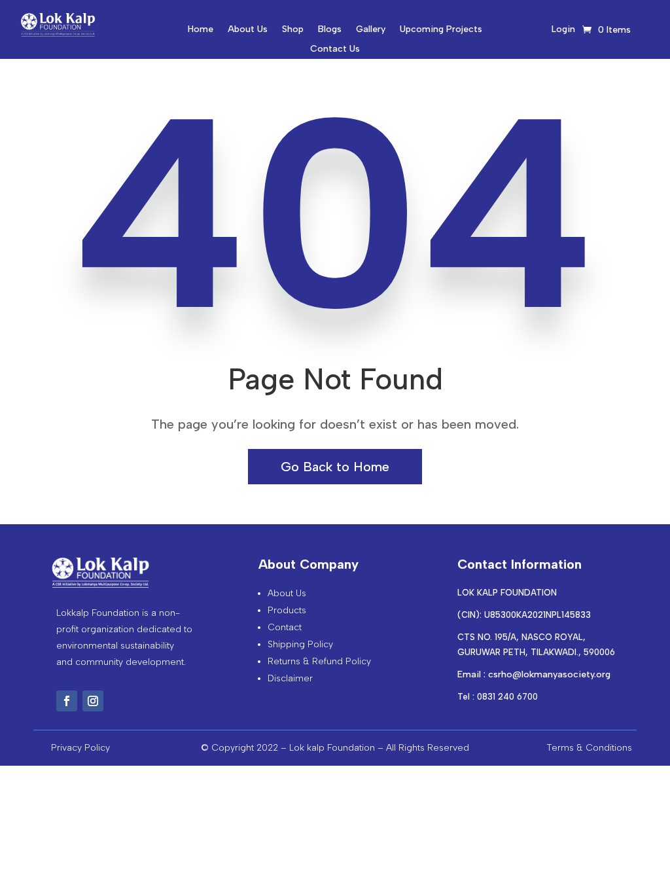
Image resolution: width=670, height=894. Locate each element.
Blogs (330, 30)
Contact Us (335, 49)
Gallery (370, 30)
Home (200, 30)
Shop (293, 30)
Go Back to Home (335, 466)
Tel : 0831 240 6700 (497, 697)
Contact (285, 627)
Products (287, 610)
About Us (248, 30)
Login (563, 30)
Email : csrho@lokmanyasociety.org (533, 674)
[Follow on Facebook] (66, 700)
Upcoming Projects (441, 30)
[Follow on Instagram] (92, 700)
